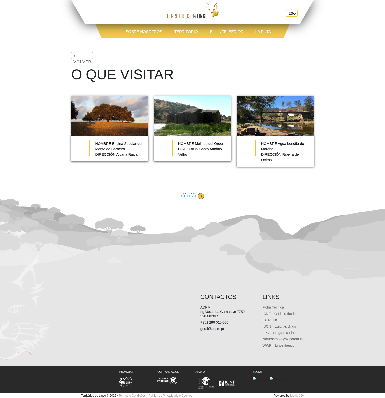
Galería (134, 45)
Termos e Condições (132, 395)
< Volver (82, 59)
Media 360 (297, 395)
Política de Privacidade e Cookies (170, 395)
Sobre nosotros (144, 31)
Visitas (161, 45)
